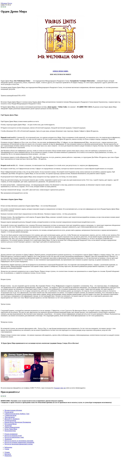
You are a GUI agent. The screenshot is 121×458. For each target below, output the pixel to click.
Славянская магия (10, 415)
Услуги (9, 3)
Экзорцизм (8, 425)
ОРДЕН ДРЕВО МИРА (60, 71)
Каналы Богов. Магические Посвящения (18, 422)
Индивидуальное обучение (13, 410)
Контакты (8, 454)
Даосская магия (10, 417)
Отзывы (7, 452)
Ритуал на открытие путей (13, 435)
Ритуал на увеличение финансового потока (19, 444)
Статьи (7, 449)
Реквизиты (8, 455)
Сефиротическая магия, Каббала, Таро (17, 413)
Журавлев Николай (7, 1)
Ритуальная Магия (10, 424)
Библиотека (8, 447)
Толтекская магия (10, 420)
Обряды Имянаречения (12, 427)
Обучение (4, 3)
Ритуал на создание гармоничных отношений (19, 442)
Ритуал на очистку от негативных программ (19, 440)
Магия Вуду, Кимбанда (12, 419)
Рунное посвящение (11, 434)
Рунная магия (9, 412)
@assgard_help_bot (60, 388)
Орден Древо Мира (11, 429)
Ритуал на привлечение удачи (14, 437)
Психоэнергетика (10, 430)
